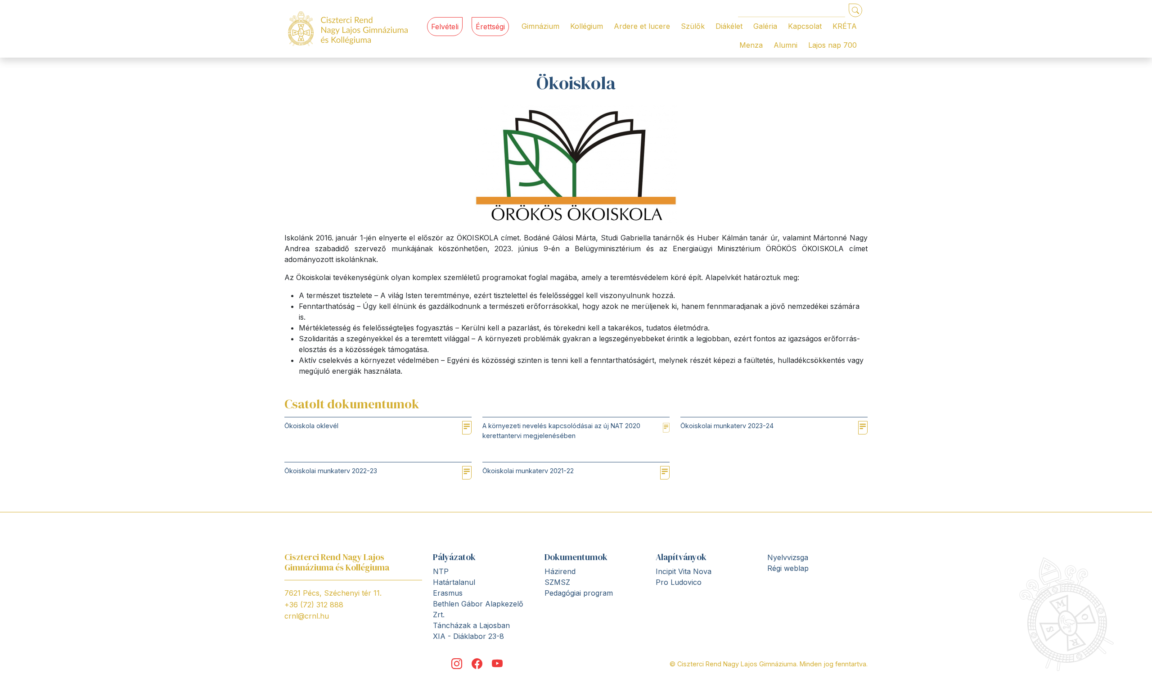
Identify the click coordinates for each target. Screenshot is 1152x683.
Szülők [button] (693, 26)
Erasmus (448, 592)
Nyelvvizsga (787, 557)
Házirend (560, 571)
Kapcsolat (805, 26)
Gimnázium (540, 26)
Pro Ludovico (679, 582)
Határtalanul (454, 582)
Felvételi (445, 26)
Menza (751, 45)
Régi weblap (788, 568)
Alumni (785, 45)
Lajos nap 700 (832, 45)
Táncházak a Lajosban (471, 625)
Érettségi (490, 26)
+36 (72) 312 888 (313, 604)
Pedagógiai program (578, 592)
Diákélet (729, 26)
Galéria (765, 26)
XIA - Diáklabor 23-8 (468, 636)
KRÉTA (844, 26)
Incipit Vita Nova (683, 571)
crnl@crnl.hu (306, 615)
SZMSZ (557, 582)
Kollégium (586, 26)
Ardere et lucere (642, 26)
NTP (441, 571)
